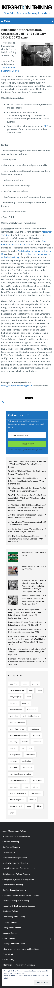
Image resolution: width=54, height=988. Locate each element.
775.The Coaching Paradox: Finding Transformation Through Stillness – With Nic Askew (25, 539)
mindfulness (27, 767)
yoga (12, 812)
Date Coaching (9, 852)
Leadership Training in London (15, 863)
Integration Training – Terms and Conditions (21, 949)
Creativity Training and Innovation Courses (21, 895)
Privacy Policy (9, 954)
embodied (14, 716)
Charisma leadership (11, 841)
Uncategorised (16, 806)
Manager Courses (10, 933)
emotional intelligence (19, 735)
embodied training (17, 729)
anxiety (35, 684)
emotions (36, 735)
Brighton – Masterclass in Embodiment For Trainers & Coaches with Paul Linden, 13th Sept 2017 (26, 652)
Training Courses (10, 922)
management (15, 755)
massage (13, 761)
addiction (13, 684)
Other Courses (9, 938)
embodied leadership (31, 716)
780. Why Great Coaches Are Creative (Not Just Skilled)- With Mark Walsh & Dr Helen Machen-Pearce (26, 498)
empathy (13, 742)
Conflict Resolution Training (14, 890)
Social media (37, 780)
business (13, 703)
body (40, 690)
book (29, 697)
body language (16, 697)
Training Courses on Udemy (14, 943)
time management (17, 800)
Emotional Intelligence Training (16, 900)
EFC (46, 126)
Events (25, 742)
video (29, 806)
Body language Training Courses (16, 874)
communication (16, 709)
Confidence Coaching (11, 847)
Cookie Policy (8, 959)
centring (25, 703)
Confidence (31, 709)
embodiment (34, 729)
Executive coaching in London (15, 857)
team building (36, 793)
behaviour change (17, 690)
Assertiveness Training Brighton (16, 836)
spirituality (14, 787)
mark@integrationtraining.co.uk (16, 385)
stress (35, 787)
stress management (18, 793)
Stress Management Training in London (19, 868)
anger (25, 684)
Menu (7, 20)
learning (13, 748)
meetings (14, 767)
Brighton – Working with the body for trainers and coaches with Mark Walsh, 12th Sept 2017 (27, 661)
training (33, 800)
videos (39, 806)
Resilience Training (10, 911)
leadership (37, 742)
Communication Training (13, 885)
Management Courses (12, 928)
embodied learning (17, 722)
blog (31, 690)
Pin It (4, 402)
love (30, 748)
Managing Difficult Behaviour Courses (19, 906)
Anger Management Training (14, 831)
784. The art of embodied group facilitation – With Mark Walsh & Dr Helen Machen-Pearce (26, 464)
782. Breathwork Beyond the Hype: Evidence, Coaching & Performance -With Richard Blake (26, 481)
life (23, 748)
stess (26, 787)
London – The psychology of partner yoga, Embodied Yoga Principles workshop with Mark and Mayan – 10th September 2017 (33, 585)
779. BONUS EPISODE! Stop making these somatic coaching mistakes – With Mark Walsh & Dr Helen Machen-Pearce (26, 508)
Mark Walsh (30, 755)
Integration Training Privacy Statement (19, 965)
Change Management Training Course (18, 879)
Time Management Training (14, 916)
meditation (26, 761)
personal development (19, 780)
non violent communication (20, 774)
